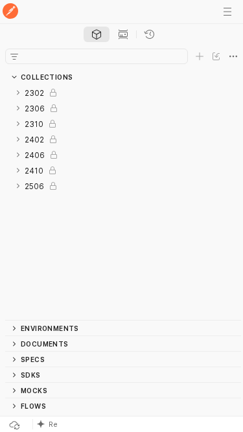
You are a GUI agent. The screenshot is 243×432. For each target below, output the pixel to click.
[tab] (97, 34)
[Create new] (199, 56)
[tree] (123, 202)
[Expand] (18, 92)
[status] (31, 424)
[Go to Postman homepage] (10, 12)
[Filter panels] (14, 56)
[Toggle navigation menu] (227, 11)
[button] (117, 424)
